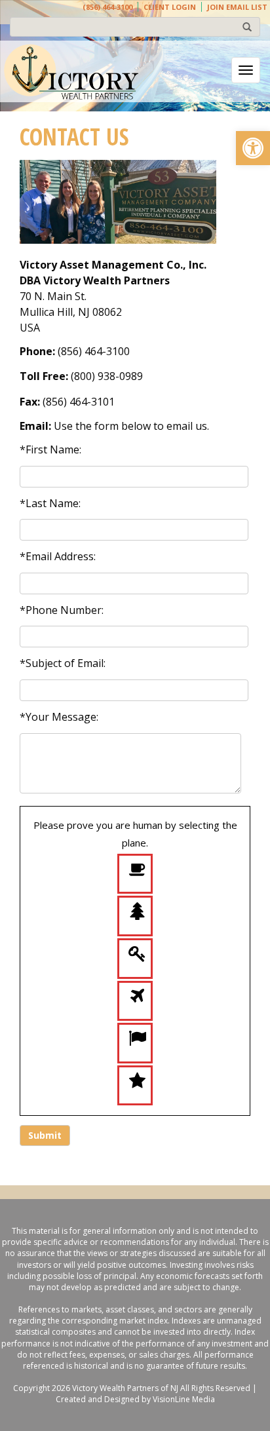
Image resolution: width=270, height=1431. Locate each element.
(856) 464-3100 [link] (107, 7)
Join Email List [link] (237, 7)
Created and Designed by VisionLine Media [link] (135, 1399)
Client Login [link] (170, 7)
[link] (253, 148)
